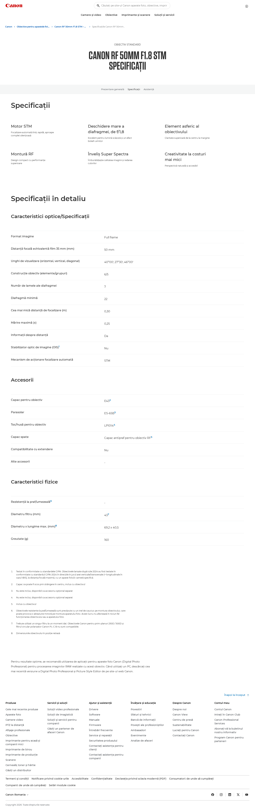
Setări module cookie (62, 785)
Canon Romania (16, 794)
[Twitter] (238, 794)
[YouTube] (246, 794)
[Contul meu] (246, 6)
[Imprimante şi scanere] (151, 15)
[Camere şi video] (102, 15)
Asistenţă (149, 89)
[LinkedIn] (229, 794)
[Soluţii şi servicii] (175, 15)
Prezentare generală (112, 89)
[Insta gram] (221, 794)
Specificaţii (134, 89)
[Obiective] (118, 15)
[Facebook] (212, 794)
